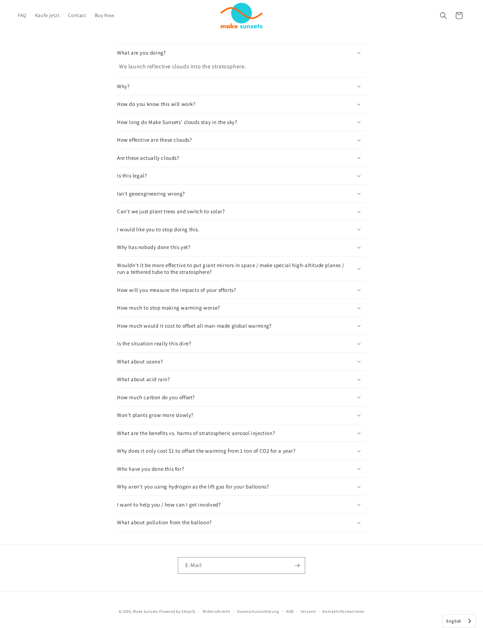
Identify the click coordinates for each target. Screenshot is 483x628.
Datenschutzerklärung (258, 611)
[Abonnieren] (297, 565)
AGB (289, 611)
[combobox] (459, 621)
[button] (443, 15)
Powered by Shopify (177, 611)
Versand (308, 611)
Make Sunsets (145, 611)
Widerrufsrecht (217, 611)
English (453, 621)
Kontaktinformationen (343, 611)
